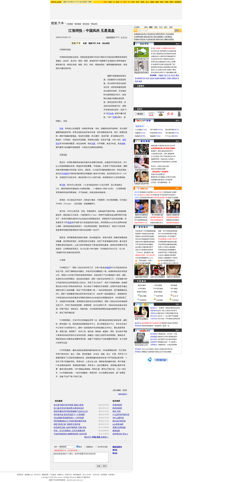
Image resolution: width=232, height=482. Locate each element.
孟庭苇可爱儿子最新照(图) (167, 252)
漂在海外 (138, 349)
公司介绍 (96, 475)
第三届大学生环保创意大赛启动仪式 (69, 408)
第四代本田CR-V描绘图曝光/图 (166, 72)
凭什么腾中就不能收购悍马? (166, 56)
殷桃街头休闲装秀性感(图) (144, 236)
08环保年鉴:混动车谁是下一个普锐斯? (69, 415)
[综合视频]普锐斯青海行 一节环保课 (69, 418)
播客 (157, 2)
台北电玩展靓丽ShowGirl (144, 258)
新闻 (146, 27)
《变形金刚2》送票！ (145, 260)
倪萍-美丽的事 (169, 154)
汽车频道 (69, 24)
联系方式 (68, 475)
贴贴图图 (153, 337)
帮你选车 (94, 24)
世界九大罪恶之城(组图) (166, 247)
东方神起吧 (170, 133)
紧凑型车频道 (142, 292)
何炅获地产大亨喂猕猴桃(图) (145, 231)
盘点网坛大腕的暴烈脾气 (144, 247)
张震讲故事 (167, 192)
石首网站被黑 (139, 37)
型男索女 (153, 345)
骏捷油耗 (116, 431)
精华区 (115, 450)
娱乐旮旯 (153, 339)
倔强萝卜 (154, 151)
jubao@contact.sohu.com (75, 480)
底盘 (70, 222)
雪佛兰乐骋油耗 (119, 427)
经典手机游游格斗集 (160, 198)
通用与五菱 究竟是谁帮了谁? (165, 64)
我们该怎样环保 (119, 421)
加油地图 (159, 300)
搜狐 (64, 2)
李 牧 (153, 64)
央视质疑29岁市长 (140, 34)
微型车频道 (142, 285)
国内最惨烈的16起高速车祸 (151, 323)
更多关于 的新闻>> (96, 437)
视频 (152, 2)
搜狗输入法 (29, 475)
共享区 (136, 198)
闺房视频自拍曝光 (141, 170)
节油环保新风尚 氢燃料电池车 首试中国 (70, 434)
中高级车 (65, 174)
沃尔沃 (173, 75)
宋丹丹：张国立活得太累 (160, 166)
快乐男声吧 (170, 130)
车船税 (160, 75)
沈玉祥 (153, 59)
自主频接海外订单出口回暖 (165, 62)
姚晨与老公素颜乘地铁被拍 (145, 242)
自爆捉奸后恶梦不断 (141, 184)
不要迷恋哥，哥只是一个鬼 (167, 334)
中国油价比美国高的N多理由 (166, 67)
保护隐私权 (77, 475)
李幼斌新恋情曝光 (172, 217)
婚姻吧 (153, 136)
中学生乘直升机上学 (141, 59)
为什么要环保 (118, 418)
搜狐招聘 (45, 475)
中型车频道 (158, 285)
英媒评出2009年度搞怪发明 (167, 337)
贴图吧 (137, 136)
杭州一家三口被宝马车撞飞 (167, 311)
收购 (140, 81)
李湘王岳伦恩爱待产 (158, 174)
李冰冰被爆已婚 (157, 215)
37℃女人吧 (170, 136)
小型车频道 (142, 289)
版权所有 (87, 477)
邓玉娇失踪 (151, 34)
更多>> (178, 44)
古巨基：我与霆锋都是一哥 (160, 182)
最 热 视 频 (145, 141)
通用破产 (163, 78)
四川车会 (153, 316)
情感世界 (153, 342)
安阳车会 (153, 313)
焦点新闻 (153, 334)
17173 (77, 2)
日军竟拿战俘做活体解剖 (144, 244)
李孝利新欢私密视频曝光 (167, 250)
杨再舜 (153, 67)
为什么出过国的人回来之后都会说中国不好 (157, 349)
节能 (63, 185)
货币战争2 (171, 195)
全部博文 (111, 475)
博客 (166, 2)
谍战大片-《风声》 (141, 156)
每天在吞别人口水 (141, 345)
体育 (110, 2)
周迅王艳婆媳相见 (156, 220)
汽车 (133, 2)
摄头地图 (143, 296)
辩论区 (115, 453)
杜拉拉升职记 (158, 192)
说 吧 (148, 121)
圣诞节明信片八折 (140, 223)
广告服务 (53, 475)
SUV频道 (174, 292)
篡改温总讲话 (149, 37)
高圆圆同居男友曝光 (141, 73)
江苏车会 (153, 319)
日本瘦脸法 (168, 37)
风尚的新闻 (117, 408)
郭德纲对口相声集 (146, 192)
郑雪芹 (153, 62)
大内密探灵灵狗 (156, 154)
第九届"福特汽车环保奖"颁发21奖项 (69, 405)
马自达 (152, 78)
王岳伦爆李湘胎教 (144, 263)
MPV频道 (174, 289)
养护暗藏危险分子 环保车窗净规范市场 (70, 421)
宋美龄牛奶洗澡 (139, 39)
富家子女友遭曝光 (141, 319)
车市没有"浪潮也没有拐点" (165, 59)
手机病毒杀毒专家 (146, 198)
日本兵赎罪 (170, 34)
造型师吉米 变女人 (120, 434)
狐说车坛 (153, 308)
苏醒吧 (137, 133)
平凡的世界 (164, 195)
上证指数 (138, 130)
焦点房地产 (84, 2)
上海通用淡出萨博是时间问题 (165, 54)
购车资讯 (86, 24)
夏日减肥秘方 (159, 37)
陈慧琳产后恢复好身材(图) (144, 234)
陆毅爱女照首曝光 (172, 220)
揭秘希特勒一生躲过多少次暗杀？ (163, 159)
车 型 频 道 (141, 281)
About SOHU (86, 475)
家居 (142, 2)
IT (129, 2)
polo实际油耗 (118, 424)
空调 (114, 117)
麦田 (159, 151)
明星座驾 (153, 311)
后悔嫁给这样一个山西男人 (167, 342)
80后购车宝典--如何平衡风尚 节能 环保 (70, 427)
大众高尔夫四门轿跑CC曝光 (166, 70)
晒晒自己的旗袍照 (148, 352)
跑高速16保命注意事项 (170, 323)
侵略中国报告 (169, 39)
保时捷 (139, 78)
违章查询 (143, 300)
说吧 (170, 27)
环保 (61, 129)
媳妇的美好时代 (167, 151)
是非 (152, 72)
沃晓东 (153, 56)
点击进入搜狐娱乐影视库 (167, 255)
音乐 (160, 27)
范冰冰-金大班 (170, 146)
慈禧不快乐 (160, 39)
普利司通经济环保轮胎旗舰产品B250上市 (71, 411)
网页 (151, 27)
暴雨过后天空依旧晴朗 (163, 352)
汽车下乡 (167, 75)
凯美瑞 (157, 78)
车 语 (153, 48)
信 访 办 (175, 296)
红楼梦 (174, 192)
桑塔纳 (174, 78)
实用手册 (159, 296)
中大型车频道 (158, 289)
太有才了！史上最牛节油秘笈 (167, 316)
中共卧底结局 (150, 39)
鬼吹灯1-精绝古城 (146, 195)
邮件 (162, 2)
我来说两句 (111, 37)
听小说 (136, 195)
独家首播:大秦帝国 (157, 146)
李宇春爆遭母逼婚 (140, 220)
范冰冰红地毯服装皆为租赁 (145, 239)
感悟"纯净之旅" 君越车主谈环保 (67, 424)
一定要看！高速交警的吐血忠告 (168, 308)
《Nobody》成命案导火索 (144, 252)
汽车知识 (175, 300)
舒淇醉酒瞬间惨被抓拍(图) (167, 242)
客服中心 (60, 475)
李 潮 (153, 54)
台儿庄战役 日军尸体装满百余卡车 (163, 156)
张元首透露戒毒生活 (168, 260)
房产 (137, 2)
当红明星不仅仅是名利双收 (167, 339)
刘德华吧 (154, 133)
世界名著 (156, 195)
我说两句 (178, 2)
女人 (147, 2)
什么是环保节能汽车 (121, 415)
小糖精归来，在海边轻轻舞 (167, 345)
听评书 (136, 192)
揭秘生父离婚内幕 (172, 215)
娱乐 (117, 2)
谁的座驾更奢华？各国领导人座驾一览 (155, 326)
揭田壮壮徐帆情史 (141, 215)
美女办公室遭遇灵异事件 (144, 250)
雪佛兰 (169, 78)
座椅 (123, 144)
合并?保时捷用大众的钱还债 (166, 51)
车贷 (147, 78)
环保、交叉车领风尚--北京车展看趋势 (69, 431)
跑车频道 (174, 285)
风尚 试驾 (117, 411)
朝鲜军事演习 (160, 34)
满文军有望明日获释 (158, 169)
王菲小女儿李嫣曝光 (157, 277)
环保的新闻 (117, 405)
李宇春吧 (154, 130)
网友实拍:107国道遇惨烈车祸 (167, 313)
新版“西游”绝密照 (141, 277)
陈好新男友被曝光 (172, 223)
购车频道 (78, 24)
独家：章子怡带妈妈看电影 (167, 231)
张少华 (153, 51)
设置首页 (20, 475)
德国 (108, 268)
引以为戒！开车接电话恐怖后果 (168, 319)
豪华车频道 (158, 292)
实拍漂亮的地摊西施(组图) (167, 244)
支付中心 (37, 475)
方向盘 (111, 113)
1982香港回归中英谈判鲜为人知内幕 (164, 162)
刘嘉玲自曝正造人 (156, 223)
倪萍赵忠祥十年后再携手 (167, 236)
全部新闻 (104, 475)
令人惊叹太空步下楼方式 (169, 263)
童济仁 (153, 70)
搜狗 (90, 2)
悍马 (144, 78)
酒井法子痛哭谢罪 (173, 277)
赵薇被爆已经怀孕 (140, 217)
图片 (165, 27)
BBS (171, 2)
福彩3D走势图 (173, 198)
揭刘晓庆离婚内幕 (156, 217)
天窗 (93, 144)
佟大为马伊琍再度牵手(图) (167, 234)
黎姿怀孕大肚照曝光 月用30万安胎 (163, 177)
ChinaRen (70, 2)
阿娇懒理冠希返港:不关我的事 (161, 180)
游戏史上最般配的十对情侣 (167, 258)
